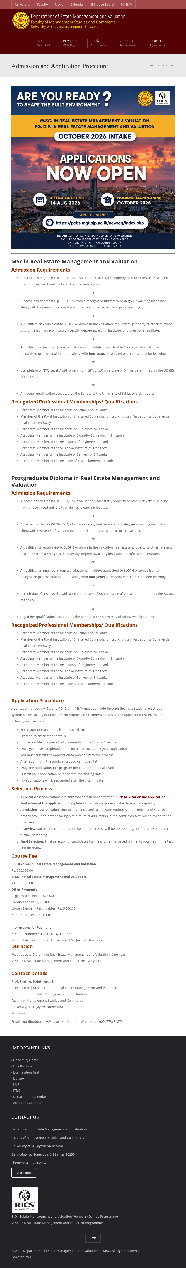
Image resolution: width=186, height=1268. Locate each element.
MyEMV (126, 4)
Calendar (77, 4)
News (59, 4)
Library (18, 1078)
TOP (93, 1238)
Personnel (70, 43)
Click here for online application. (140, 797)
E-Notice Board (102, 4)
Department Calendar (29, 1096)
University (22, 4)
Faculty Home (23, 1066)
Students (128, 43)
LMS (16, 1084)
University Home (25, 1060)
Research (157, 43)
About (44, 43)
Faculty (42, 4)
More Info (23, 1173)
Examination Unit (26, 1072)
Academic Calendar (28, 1102)
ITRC (16, 1090)
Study (99, 43)
